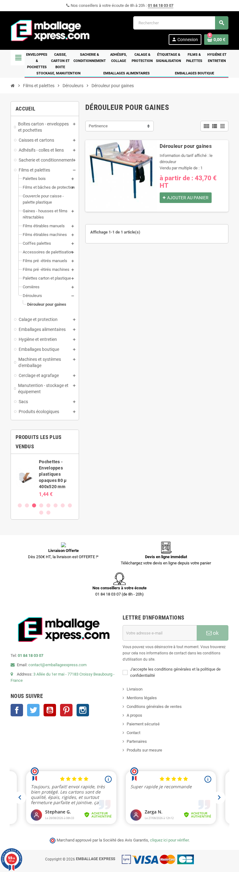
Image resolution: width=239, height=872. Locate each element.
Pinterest (66, 710)
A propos (134, 715)
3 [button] (34, 505)
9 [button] (41, 513)
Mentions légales (142, 697)
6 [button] (56, 505)
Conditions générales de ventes (154, 706)
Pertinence (98, 126)
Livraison (135, 689)
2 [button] (27, 505)
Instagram (83, 710)
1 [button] (20, 505)
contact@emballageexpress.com (57, 664)
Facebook (17, 710)
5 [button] (48, 505)
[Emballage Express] (50, 30)
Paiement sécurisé (143, 724)
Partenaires (137, 741)
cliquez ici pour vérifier (169, 840)
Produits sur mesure (144, 750)
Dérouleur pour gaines (186, 146)
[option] (45, 478)
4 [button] (41, 505)
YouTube (50, 710)
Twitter (33, 710)
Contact (133, 732)
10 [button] (48, 513)
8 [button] (70, 505)
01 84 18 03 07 (160, 5)
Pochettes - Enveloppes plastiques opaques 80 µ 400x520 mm (53, 474)
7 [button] (63, 505)
